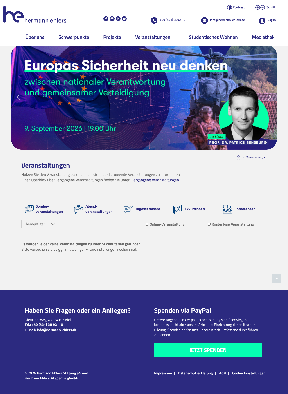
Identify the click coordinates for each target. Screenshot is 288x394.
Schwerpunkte (73, 37)
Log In (272, 19)
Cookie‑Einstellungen (249, 373)
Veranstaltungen (152, 37)
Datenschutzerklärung (195, 373)
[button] (144, 97)
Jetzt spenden (208, 350)
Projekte (112, 37)
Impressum (163, 373)
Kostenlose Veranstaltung (233, 224)
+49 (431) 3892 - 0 (172, 19)
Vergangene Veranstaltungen (155, 180)
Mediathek (263, 37)
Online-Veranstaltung (167, 224)
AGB (222, 373)
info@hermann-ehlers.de (227, 19)
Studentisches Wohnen (213, 37)
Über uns (34, 37)
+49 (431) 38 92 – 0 (47, 324)
